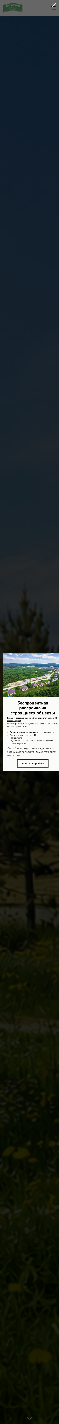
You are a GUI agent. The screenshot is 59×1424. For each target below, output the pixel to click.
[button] (33, 763)
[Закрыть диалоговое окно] (53, 5)
